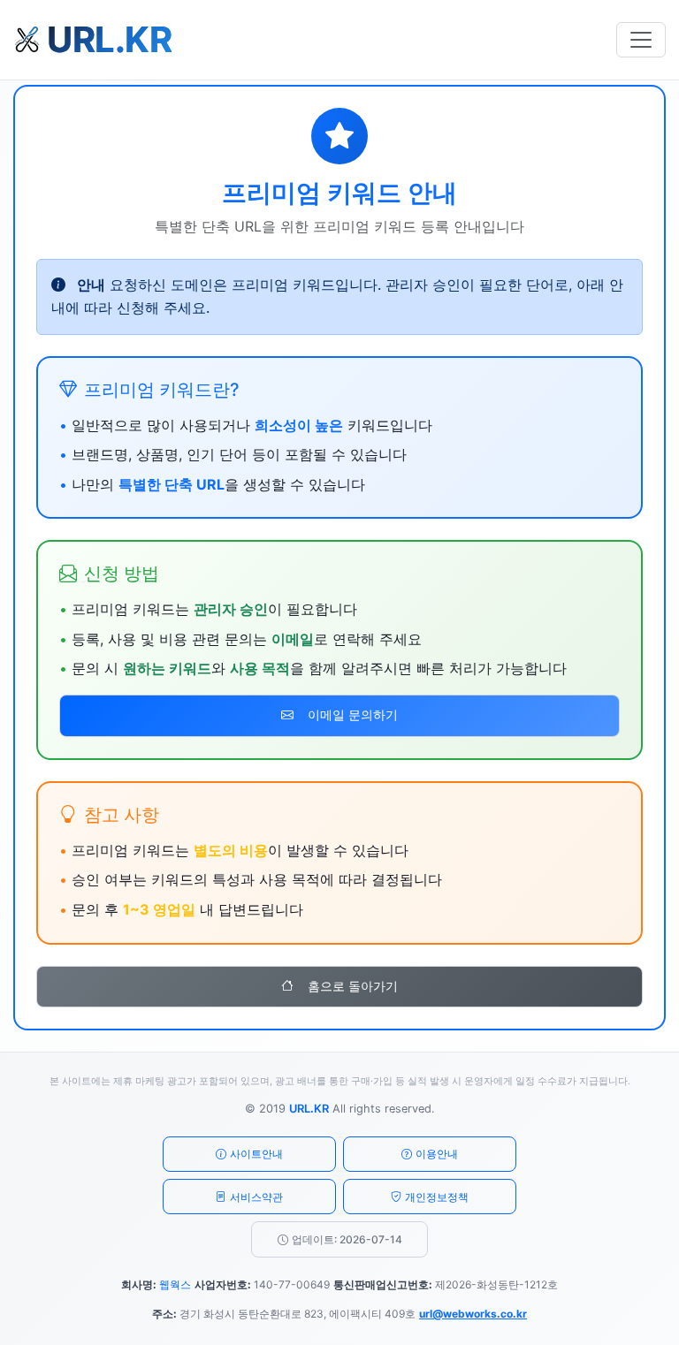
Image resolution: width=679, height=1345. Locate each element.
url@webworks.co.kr (473, 1313)
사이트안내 (256, 1153)
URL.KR (309, 1108)
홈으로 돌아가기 (353, 986)
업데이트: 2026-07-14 (347, 1239)
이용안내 (437, 1153)
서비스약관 (256, 1197)
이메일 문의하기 (353, 715)
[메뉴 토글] (641, 39)
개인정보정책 (437, 1197)
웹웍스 (175, 1284)
